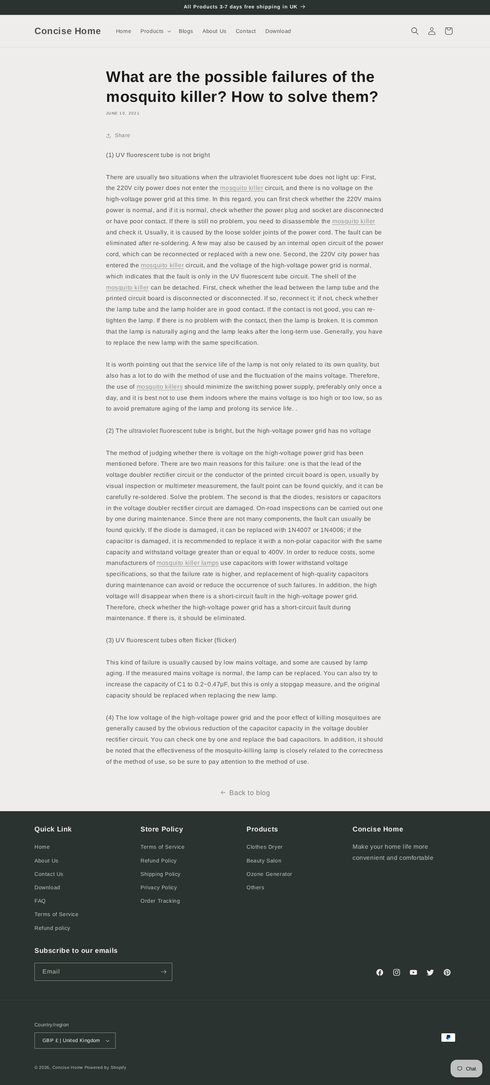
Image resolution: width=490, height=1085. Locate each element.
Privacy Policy (158, 887)
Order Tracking (160, 901)
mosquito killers (160, 386)
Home (42, 847)
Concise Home (67, 1067)
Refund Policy (158, 861)
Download (47, 887)
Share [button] (123, 135)
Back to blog (249, 793)
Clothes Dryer (265, 847)
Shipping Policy (160, 874)
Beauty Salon (264, 861)
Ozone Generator (269, 874)
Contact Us (49, 874)
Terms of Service (56, 914)
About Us (46, 861)
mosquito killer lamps (188, 563)
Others (256, 887)
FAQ (40, 901)
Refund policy (52, 928)
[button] (155, 31)
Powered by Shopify (106, 1067)
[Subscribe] (163, 972)
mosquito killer (241, 188)
